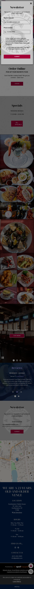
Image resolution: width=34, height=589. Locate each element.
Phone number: (8, 27)
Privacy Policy (18, 43)
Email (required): (9, 18)
